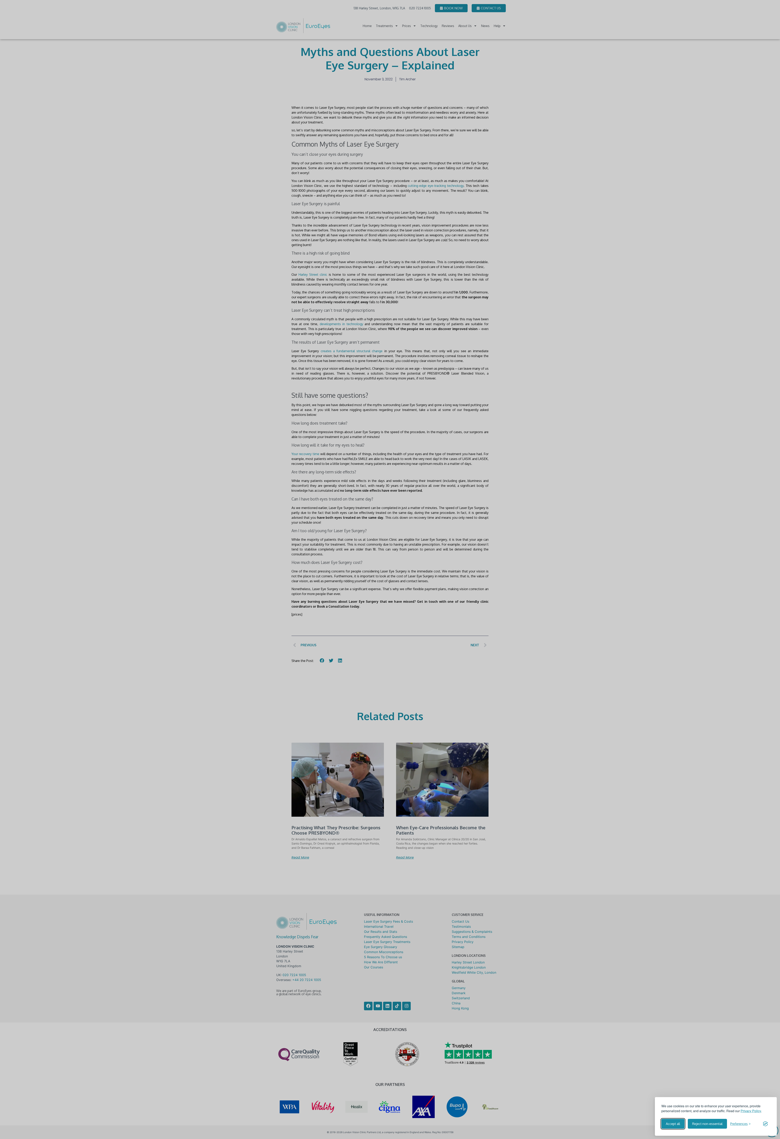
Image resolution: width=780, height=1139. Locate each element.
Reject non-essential (707, 1124)
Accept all (673, 1124)
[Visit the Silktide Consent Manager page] (765, 1124)
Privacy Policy (751, 1110)
